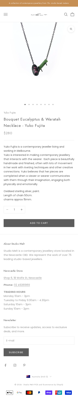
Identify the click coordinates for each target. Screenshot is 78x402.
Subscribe (16, 352)
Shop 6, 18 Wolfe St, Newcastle (23, 278)
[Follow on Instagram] (15, 365)
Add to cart (39, 223)
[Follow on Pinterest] (24, 365)
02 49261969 (22, 285)
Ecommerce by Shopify (53, 384)
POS (36, 384)
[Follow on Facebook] (5, 365)
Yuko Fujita (10, 112)
